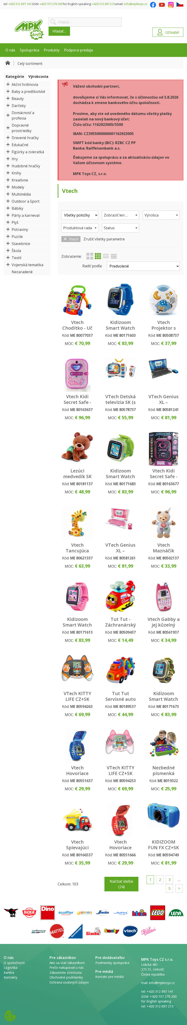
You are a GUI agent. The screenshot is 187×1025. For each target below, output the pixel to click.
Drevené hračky (25, 137)
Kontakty (10, 977)
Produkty (52, 50)
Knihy (16, 173)
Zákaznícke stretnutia (65, 972)
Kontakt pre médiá (109, 976)
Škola (16, 250)
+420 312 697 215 (103, 4)
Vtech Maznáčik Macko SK (163, 550)
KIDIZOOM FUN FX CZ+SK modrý (163, 847)
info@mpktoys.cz (135, 4)
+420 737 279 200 (51, 4)
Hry (15, 158)
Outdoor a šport (25, 201)
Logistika (10, 967)
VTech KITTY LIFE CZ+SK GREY (77, 699)
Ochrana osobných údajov (69, 982)
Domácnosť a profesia (23, 115)
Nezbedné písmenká (163, 770)
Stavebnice (21, 243)
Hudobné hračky (26, 165)
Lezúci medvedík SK (77, 473)
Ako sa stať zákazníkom (67, 963)
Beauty (18, 98)
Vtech (73, 239)
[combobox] (120, 215)
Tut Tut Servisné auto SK (120, 699)
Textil (16, 257)
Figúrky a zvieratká (28, 151)
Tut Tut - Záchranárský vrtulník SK (120, 625)
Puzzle (17, 236)
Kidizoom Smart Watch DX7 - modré (120, 328)
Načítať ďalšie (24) (121, 884)
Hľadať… (59, 31)
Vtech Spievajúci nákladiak (77, 847)
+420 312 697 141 (19, 4)
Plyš (15, 222)
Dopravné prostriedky (21, 128)
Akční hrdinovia (25, 84)
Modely (18, 187)
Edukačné (20, 144)
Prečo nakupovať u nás (66, 967)
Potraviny (20, 229)
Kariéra (9, 972)
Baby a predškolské (28, 91)
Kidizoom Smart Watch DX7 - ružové (77, 625)
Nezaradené (22, 271)
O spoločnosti (14, 963)
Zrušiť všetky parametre (104, 239)
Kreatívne (20, 180)
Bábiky (17, 208)
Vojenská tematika (27, 264)
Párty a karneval (25, 215)
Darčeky (19, 105)
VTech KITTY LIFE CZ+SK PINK (120, 773)
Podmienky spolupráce (112, 963)
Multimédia (21, 194)
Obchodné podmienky (66, 977)
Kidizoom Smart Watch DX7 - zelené (120, 476)
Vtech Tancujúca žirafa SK (77, 550)
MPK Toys (29, 30)
